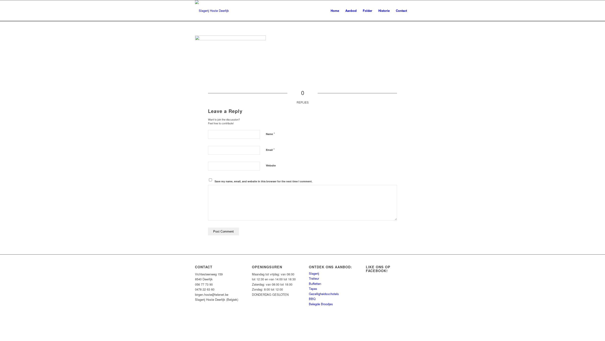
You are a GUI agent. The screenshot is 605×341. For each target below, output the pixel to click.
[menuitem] (335, 10)
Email (270, 149)
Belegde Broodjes (321, 304)
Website (271, 165)
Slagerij (314, 273)
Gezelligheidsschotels (324, 294)
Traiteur (314, 278)
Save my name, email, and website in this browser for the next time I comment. (263, 181)
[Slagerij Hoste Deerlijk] (212, 10)
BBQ (312, 298)
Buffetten (315, 283)
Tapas (313, 288)
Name (270, 133)
